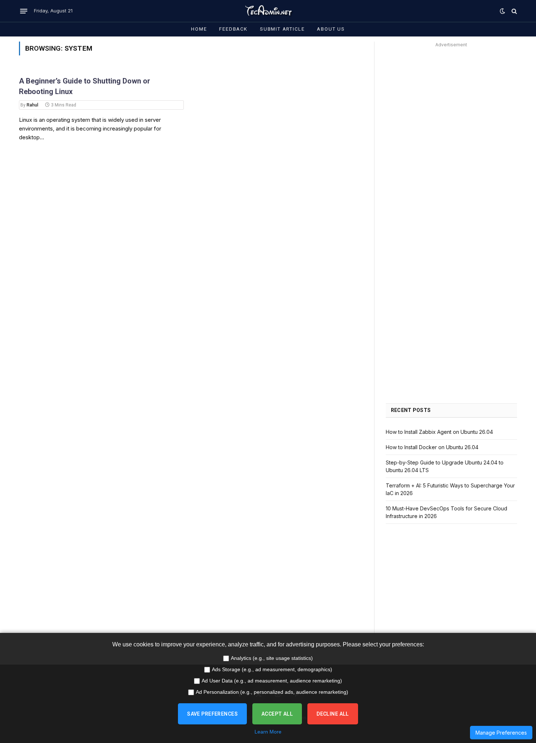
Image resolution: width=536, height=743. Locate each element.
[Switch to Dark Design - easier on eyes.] (502, 11)
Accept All (277, 714)
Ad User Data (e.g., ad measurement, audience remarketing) (272, 681)
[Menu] (23, 11)
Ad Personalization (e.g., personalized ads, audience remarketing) (272, 692)
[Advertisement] (451, 101)
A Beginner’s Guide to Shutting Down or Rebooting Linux (84, 86)
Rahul (32, 105)
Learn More (268, 732)
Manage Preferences (501, 733)
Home (199, 29)
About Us (331, 29)
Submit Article (282, 29)
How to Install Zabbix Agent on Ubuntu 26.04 (439, 432)
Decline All (332, 714)
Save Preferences (212, 714)
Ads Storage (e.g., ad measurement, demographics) (272, 669)
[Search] (513, 11)
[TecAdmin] (268, 11)
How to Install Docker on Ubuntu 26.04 (432, 447)
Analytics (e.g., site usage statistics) (272, 658)
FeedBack (233, 29)
